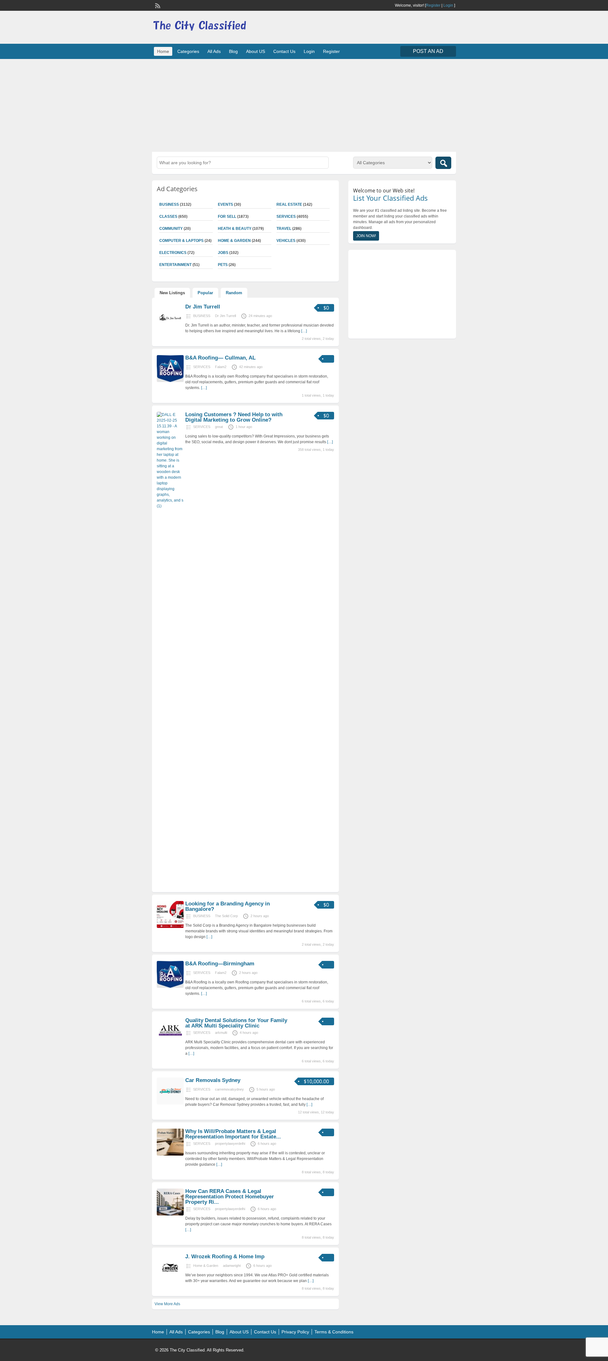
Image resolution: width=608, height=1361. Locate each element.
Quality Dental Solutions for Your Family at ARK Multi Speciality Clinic (236, 1023)
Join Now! (366, 236)
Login (448, 5)
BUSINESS (169, 204)
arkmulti (221, 1032)
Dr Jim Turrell (202, 307)
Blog (233, 51)
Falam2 (220, 367)
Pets (223, 264)
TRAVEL (283, 228)
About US (255, 51)
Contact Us (284, 51)
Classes (168, 216)
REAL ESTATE (289, 204)
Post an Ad (428, 51)
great (219, 427)
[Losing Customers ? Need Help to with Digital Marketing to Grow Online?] (170, 506)
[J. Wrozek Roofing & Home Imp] (170, 1279)
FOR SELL (227, 216)
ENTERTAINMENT (175, 264)
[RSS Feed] (157, 5)
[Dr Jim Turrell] (170, 329)
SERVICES (286, 216)
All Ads (214, 51)
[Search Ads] (443, 163)
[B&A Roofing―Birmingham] (170, 986)
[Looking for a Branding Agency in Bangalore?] (170, 926)
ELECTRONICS (173, 252)
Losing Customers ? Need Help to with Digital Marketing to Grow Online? (233, 417)
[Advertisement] (304, 104)
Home (163, 51)
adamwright (232, 1265)
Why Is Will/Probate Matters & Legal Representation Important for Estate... (233, 1134)
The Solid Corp (226, 916)
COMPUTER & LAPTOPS (181, 240)
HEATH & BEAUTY (234, 228)
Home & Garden (234, 240)
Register (433, 5)
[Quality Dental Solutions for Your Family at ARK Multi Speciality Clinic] (170, 1043)
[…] (304, 331)
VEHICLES (285, 240)
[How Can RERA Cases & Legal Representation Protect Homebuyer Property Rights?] (170, 1214)
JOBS (223, 252)
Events (225, 204)
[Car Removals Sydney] (170, 1103)
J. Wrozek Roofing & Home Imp (224, 1257)
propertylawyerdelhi (230, 1143)
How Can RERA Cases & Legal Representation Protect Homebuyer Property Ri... (229, 1196)
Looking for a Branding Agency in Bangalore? (227, 906)
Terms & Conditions (333, 1331)
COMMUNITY (171, 228)
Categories (188, 51)
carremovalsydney (229, 1089)
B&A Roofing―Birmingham (219, 964)
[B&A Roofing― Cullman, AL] (170, 381)
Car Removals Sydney (212, 1080)
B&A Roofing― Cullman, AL (220, 358)
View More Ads (167, 1304)
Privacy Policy (295, 1331)
